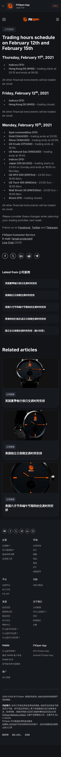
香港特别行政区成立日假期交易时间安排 (25, 318)
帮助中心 (6, 624)
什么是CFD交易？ (10, 629)
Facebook (24, 227)
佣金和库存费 (8, 554)
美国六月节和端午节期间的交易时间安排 (25, 306)
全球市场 (37, 545)
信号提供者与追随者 (11, 664)
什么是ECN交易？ (10, 633)
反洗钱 (27, 735)
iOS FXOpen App (41, 651)
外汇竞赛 (6, 677)
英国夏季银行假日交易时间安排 (21, 283)
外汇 (35, 550)
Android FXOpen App (43, 655)
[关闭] (3, 6)
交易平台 (6, 585)
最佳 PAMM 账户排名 (12, 655)
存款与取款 (38, 585)
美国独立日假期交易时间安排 (20, 295)
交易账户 (6, 545)
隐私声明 (5, 735)
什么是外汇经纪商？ (11, 637)
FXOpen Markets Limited (14, 715)
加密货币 (37, 571)
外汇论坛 (6, 620)
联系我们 (37, 620)
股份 (35, 563)
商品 (35, 558)
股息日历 (6, 616)
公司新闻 (37, 607)
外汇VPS (6, 589)
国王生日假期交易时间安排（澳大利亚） (25, 330)
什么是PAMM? (8, 651)
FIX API (5, 594)
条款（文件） (16, 735)
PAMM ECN (7, 659)
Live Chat (8, 242)
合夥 (35, 624)
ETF (35, 567)
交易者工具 (7, 558)
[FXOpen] (31, 19)
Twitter (36, 227)
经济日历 (6, 607)
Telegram (52, 227)
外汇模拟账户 (8, 550)
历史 (35, 616)
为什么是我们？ (40, 611)
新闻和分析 (7, 611)
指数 (35, 554)
